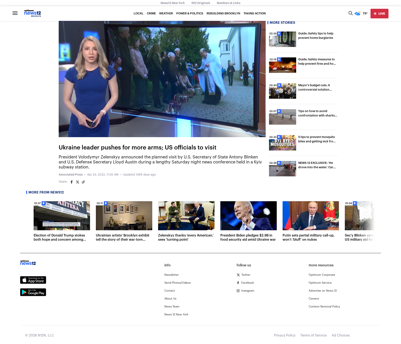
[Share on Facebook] (71, 182)
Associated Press (71, 174)
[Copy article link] (83, 182)
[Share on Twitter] (77, 182)
